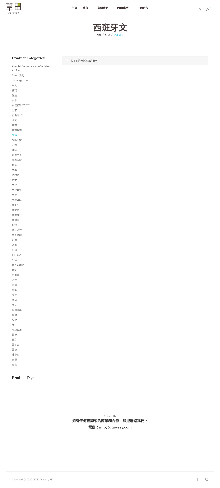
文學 (14, 195)
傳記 (14, 90)
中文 (14, 85)
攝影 (14, 165)
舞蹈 (14, 299)
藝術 (14, 314)
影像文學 (17, 155)
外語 (107, 34)
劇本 (14, 100)
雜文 (14, 339)
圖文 (14, 120)
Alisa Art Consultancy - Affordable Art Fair (31, 68)
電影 (14, 349)
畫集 (14, 270)
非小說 (15, 354)
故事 (14, 170)
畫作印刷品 (18, 265)
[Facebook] (198, 479)
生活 (14, 260)
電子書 (15, 344)
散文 (14, 180)
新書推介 (17, 215)
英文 (14, 304)
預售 (14, 364)
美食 (14, 294)
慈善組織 (17, 160)
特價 (14, 250)
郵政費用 (17, 329)
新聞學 (15, 220)
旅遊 (14, 225)
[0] (207, 9)
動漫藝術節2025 (21, 105)
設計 (14, 319)
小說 (14, 145)
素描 (14, 284)
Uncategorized (20, 80)
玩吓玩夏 (17, 255)
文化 (14, 185)
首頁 (98, 34)
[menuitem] (74, 8)
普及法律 (17, 230)
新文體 (15, 210)
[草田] (13, 7)
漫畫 (14, 245)
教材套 (15, 175)
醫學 (14, 334)
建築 (14, 150)
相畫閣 (15, 275)
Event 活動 (18, 75)
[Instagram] (206, 479)
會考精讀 (17, 235)
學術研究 (17, 140)
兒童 (14, 95)
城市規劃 (17, 130)
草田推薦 (17, 309)
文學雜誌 (17, 200)
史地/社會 (17, 115)
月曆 (14, 240)
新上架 (15, 205)
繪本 (14, 289)
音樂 (14, 359)
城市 (14, 125)
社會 (14, 279)
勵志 (14, 110)
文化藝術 (17, 190)
